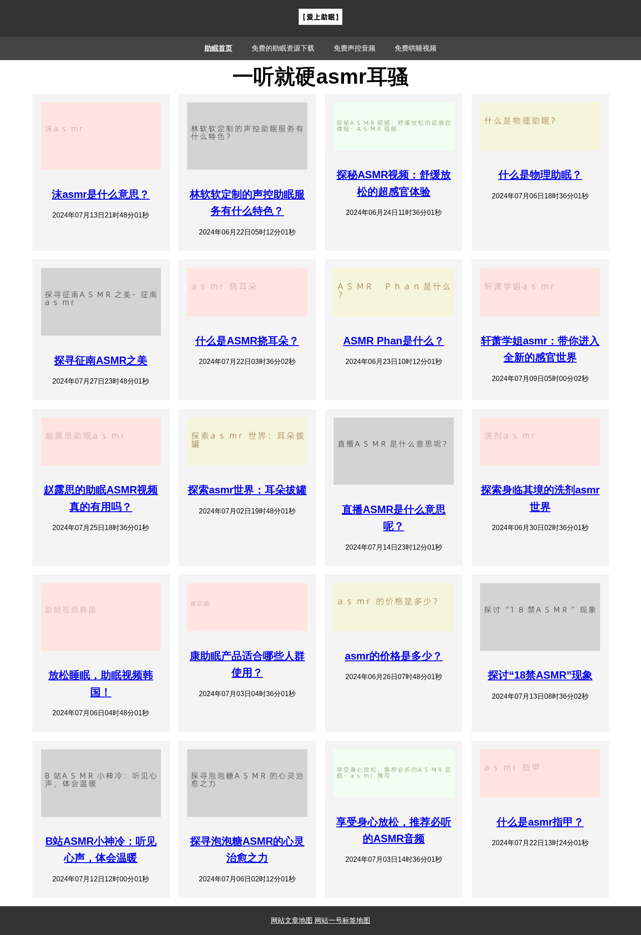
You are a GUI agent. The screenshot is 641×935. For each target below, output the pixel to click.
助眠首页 (218, 48)
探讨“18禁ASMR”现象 (540, 675)
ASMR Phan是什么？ (393, 341)
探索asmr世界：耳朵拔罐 (247, 490)
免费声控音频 (354, 48)
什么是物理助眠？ (540, 174)
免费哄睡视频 (415, 48)
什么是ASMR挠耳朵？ (247, 341)
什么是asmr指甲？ (540, 822)
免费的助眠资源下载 (283, 48)
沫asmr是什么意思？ (101, 194)
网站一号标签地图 (342, 920)
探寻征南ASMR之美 (100, 360)
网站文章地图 (292, 920)
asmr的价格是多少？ (394, 656)
